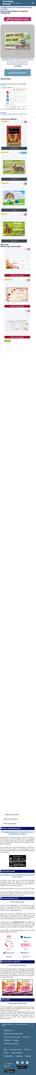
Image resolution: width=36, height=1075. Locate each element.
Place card (26, 1037)
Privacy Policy (8, 1056)
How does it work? (16, 1049)
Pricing (6, 1053)
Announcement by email (12, 1037)
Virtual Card (8, 1030)
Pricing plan (24, 109)
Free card (27, 1049)
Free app (15, 1040)
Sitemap (28, 1056)
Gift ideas (7, 1040)
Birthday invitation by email (13, 1033)
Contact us (19, 1056)
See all (7, 341)
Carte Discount (8, 1065)
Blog (5, 1049)
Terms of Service (16, 1053)
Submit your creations (11, 1043)
